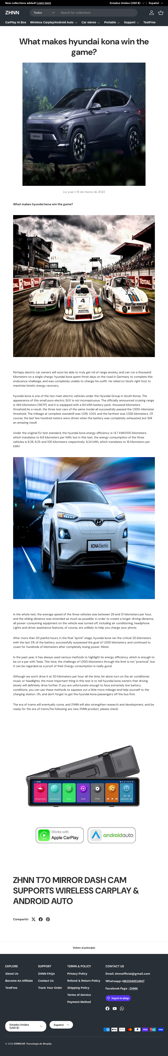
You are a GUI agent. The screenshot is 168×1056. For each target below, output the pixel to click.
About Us (11, 973)
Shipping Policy (78, 987)
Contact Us (46, 980)
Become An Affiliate (19, 980)
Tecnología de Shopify (39, 1044)
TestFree (149, 22)
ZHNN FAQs (46, 973)
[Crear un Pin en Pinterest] (48, 919)
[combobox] (83, 13)
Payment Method (79, 1002)
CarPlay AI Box (15, 22)
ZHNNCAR (19, 1044)
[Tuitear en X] (33, 919)
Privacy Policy (77, 973)
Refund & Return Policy (83, 980)
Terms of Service (79, 995)
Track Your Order (50, 987)
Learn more (44, 2)
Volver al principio (84, 947)
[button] (160, 12)
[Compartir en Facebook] (40, 919)
